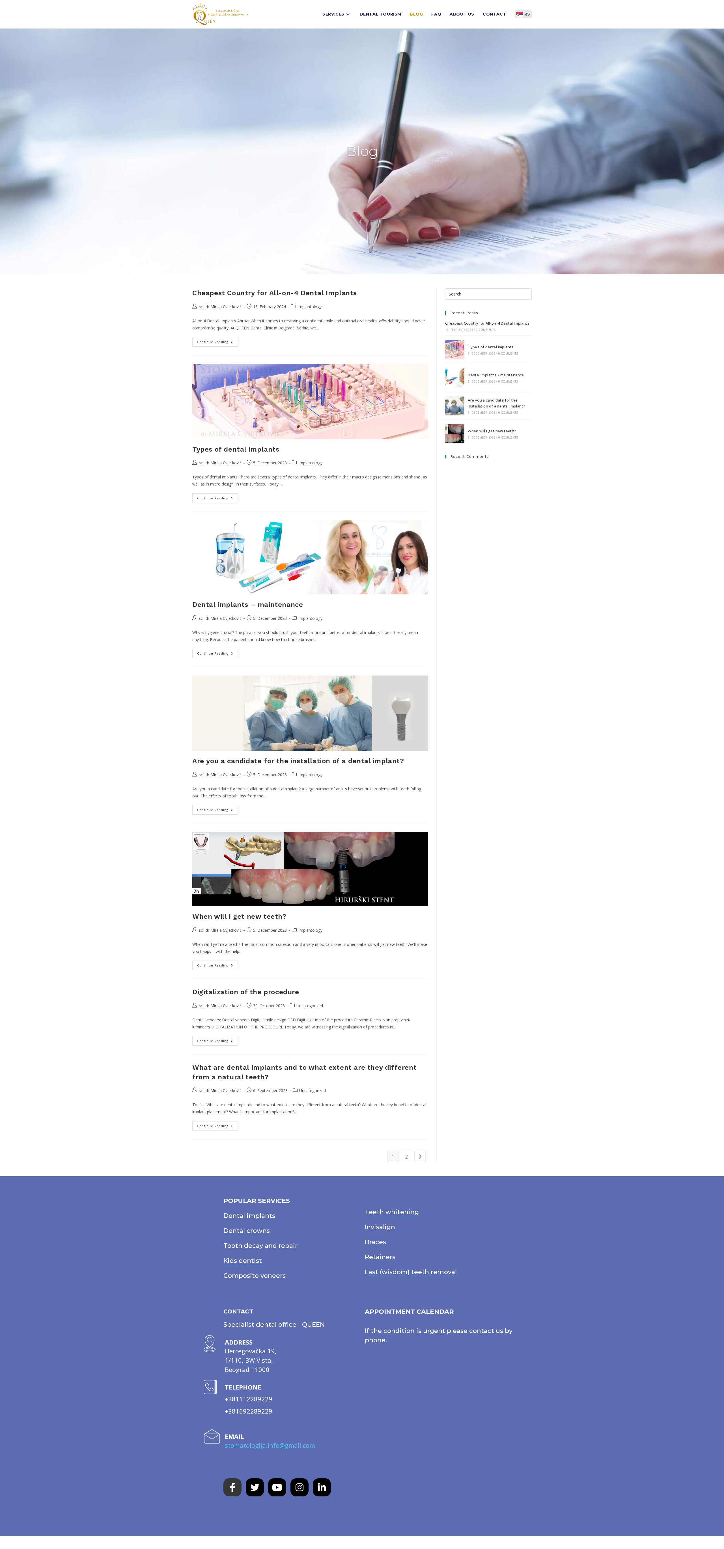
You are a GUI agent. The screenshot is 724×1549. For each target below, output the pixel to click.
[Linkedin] (322, 1487)
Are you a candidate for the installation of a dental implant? (298, 761)
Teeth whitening (392, 1212)
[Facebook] (232, 1487)
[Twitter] (255, 1487)
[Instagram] (299, 1487)
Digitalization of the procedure (245, 992)
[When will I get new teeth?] (454, 433)
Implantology (310, 306)
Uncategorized (309, 1005)
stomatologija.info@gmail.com (270, 1445)
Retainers (380, 1257)
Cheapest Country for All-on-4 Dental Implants (274, 293)
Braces (375, 1242)
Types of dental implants (235, 449)
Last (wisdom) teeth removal (411, 1272)
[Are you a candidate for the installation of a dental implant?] (454, 405)
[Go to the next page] (420, 1156)
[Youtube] (277, 1487)
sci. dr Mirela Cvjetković (220, 306)
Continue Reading (217, 340)
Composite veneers (254, 1276)
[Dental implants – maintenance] (454, 377)
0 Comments (486, 330)
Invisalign (380, 1227)
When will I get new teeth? (239, 916)
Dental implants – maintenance (247, 605)
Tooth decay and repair (260, 1246)
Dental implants (249, 1216)
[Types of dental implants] (454, 349)
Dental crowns (246, 1231)
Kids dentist (242, 1261)
